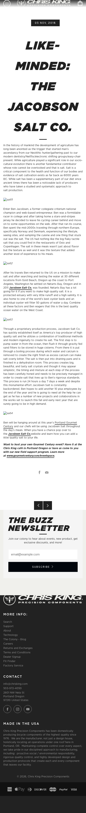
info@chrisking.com (15, 684)
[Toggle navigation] (6, 3)
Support (8, 626)
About (7, 630)
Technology (10, 635)
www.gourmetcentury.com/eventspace (30, 455)
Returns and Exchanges (18, 648)
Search (7, 622)
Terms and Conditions (16, 652)
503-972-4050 (12, 688)
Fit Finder (9, 661)
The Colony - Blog (14, 639)
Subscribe (41, 566)
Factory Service (13, 665)
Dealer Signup (12, 657)
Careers (8, 643)
